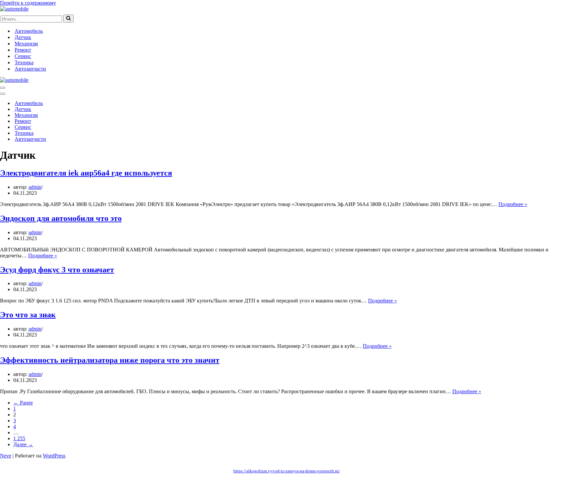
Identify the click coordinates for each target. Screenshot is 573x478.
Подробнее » (512, 204)
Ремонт (23, 50)
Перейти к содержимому (28, 3)
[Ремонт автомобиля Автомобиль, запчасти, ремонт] (14, 9)
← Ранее (23, 402)
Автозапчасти (30, 69)
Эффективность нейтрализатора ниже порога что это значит (110, 360)
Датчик (23, 37)
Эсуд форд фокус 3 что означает (57, 269)
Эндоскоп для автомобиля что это (61, 218)
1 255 (19, 438)
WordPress (54, 455)
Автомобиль (29, 31)
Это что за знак (28, 314)
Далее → (23, 444)
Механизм (26, 43)
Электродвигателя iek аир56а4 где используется (86, 173)
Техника (24, 62)
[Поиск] (68, 19)
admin (35, 187)
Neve (5, 455)
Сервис (23, 56)
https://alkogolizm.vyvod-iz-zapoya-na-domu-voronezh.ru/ (286, 470)
